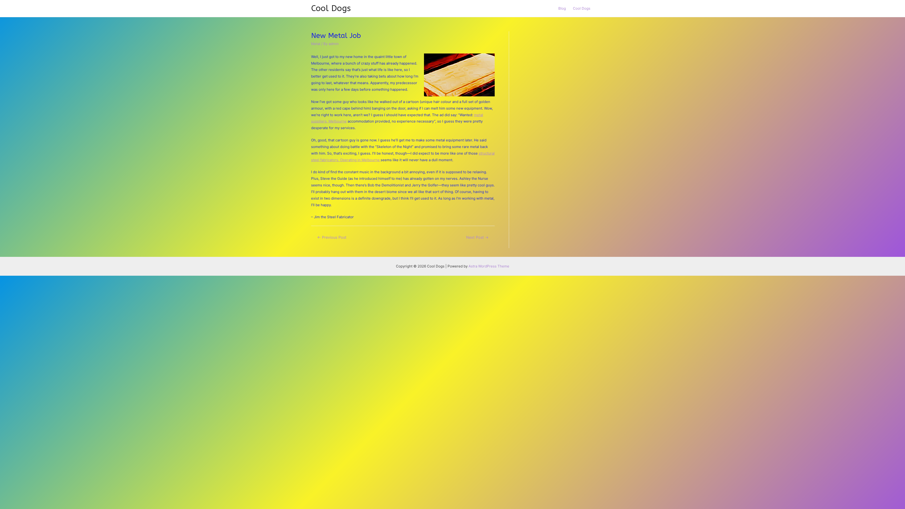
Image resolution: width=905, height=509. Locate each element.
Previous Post (331, 237)
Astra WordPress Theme (489, 266)
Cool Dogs (331, 8)
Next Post (477, 237)
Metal (315, 43)
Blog (562, 8)
